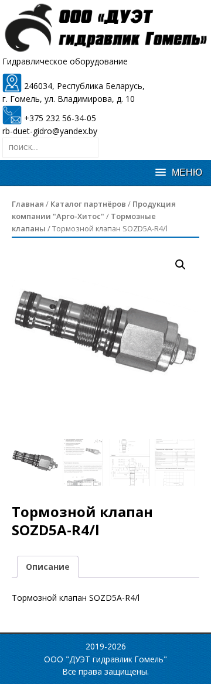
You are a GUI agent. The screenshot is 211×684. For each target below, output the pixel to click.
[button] (180, 264)
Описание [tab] (48, 566)
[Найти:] (50, 146)
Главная (28, 204)
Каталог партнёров (88, 204)
